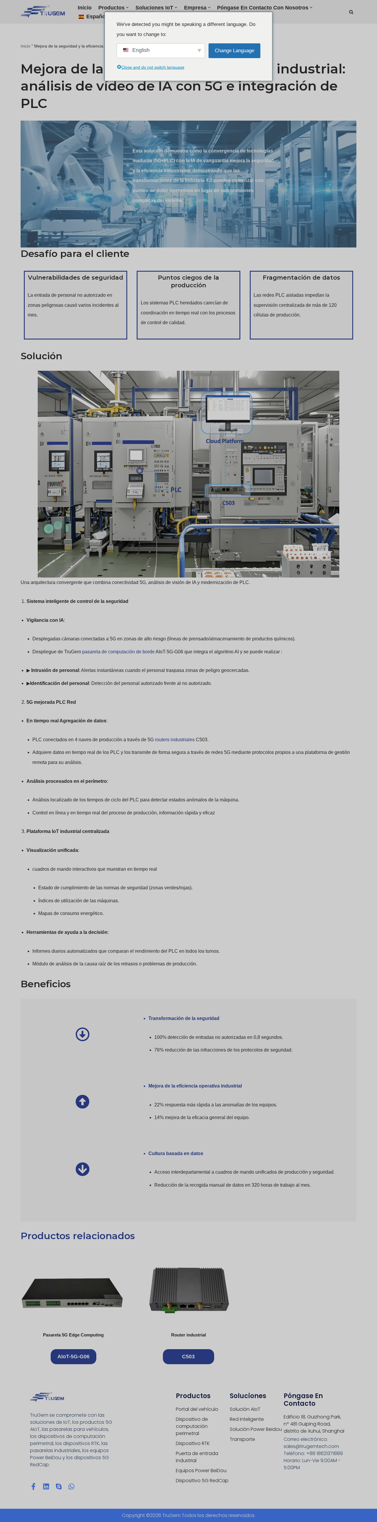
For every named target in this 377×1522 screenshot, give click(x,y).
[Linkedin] (46, 1486)
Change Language (234, 50)
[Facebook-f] (33, 1486)
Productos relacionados (78, 1235)
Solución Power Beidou (256, 1429)
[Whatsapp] (71, 1486)
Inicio (85, 8)
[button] (127, 7)
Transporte (242, 1439)
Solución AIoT (245, 1409)
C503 (188, 1356)
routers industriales (175, 739)
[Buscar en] (351, 12)
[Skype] (58, 1486)
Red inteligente (247, 1419)
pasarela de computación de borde (118, 651)
